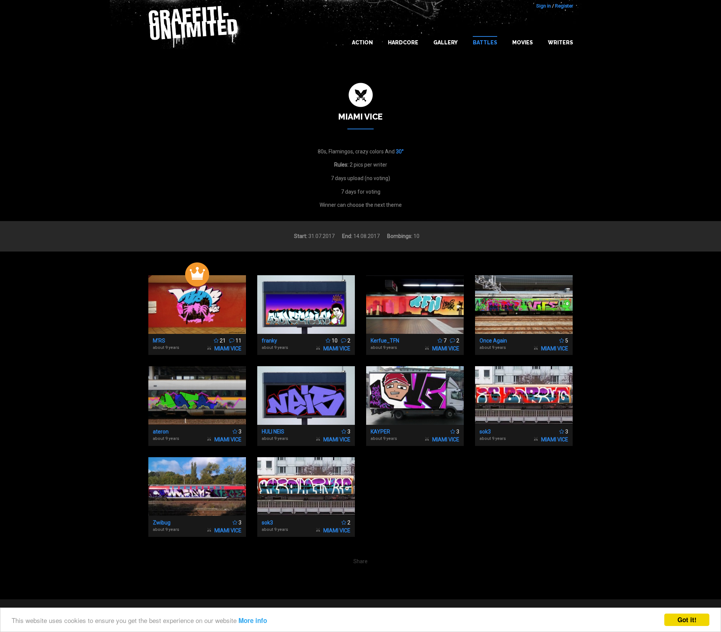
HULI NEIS (273, 432)
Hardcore (403, 42)
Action (362, 42)
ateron (161, 432)
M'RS (159, 341)
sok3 (485, 432)
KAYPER (380, 432)
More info (252, 620)
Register (564, 6)
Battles (485, 42)
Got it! (687, 619)
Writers (560, 42)
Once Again (493, 341)
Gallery (445, 42)
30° (400, 152)
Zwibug (161, 523)
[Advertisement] (690, 483)
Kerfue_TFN (385, 341)
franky (269, 341)
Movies (522, 42)
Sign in (543, 6)
